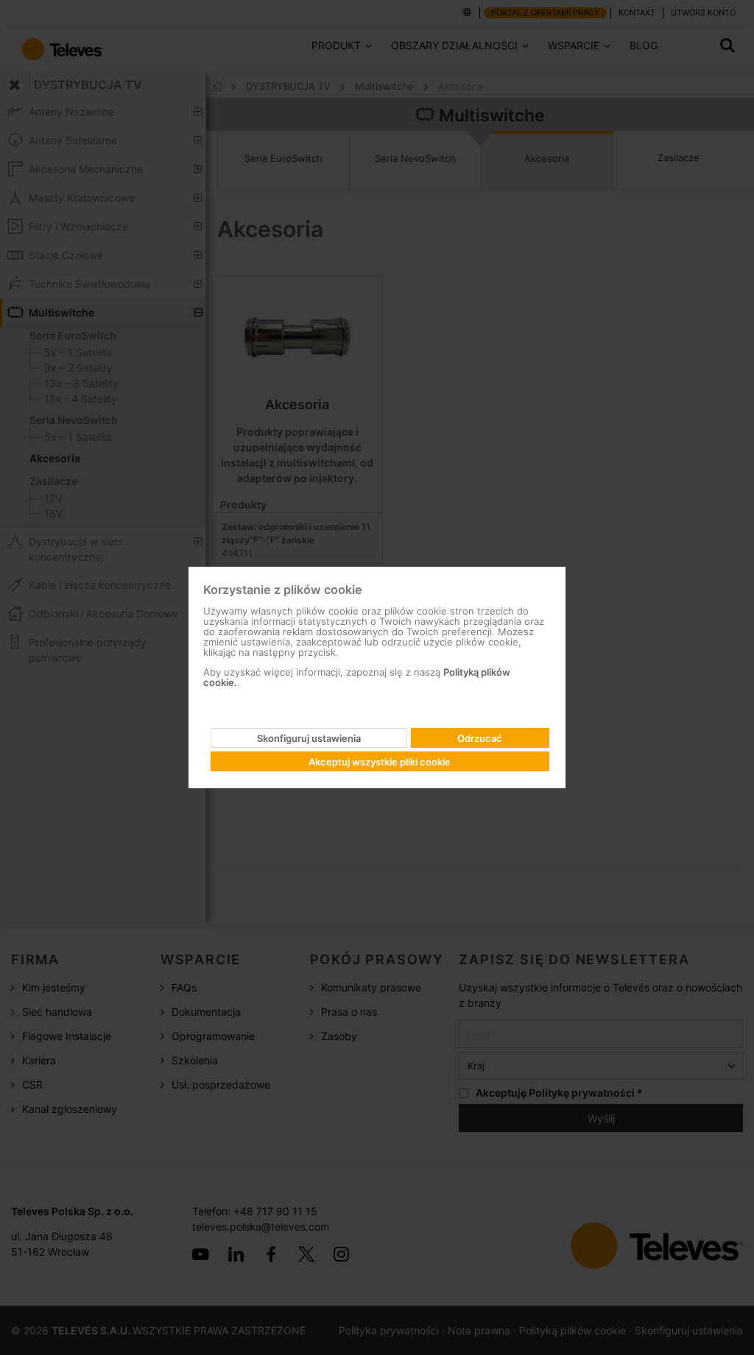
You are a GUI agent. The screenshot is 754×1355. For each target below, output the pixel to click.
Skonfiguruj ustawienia (309, 738)
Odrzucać (479, 738)
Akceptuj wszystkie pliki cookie (380, 762)
